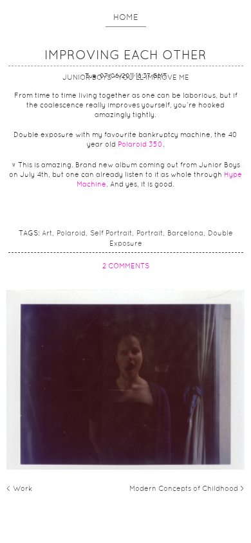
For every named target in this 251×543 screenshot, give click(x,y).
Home (125, 18)
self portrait (111, 233)
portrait (149, 233)
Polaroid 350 (140, 145)
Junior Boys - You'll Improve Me (125, 78)
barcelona (185, 233)
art (47, 233)
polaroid (71, 233)
